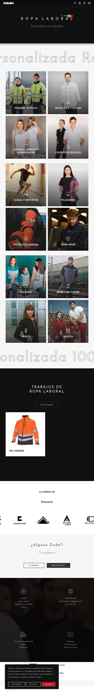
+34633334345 (70, 598)
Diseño (23, 644)
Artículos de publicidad (23, 641)
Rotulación (23, 647)
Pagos (23, 607)
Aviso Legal (23, 601)
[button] (89, 3)
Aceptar (48, 684)
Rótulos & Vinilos (70, 647)
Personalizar (16, 684)
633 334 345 (70, 604)
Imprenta (70, 641)
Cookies (23, 598)
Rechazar (33, 684)
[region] (32, 676)
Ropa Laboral (70, 644)
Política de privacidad (23, 604)
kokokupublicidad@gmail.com (70, 601)
